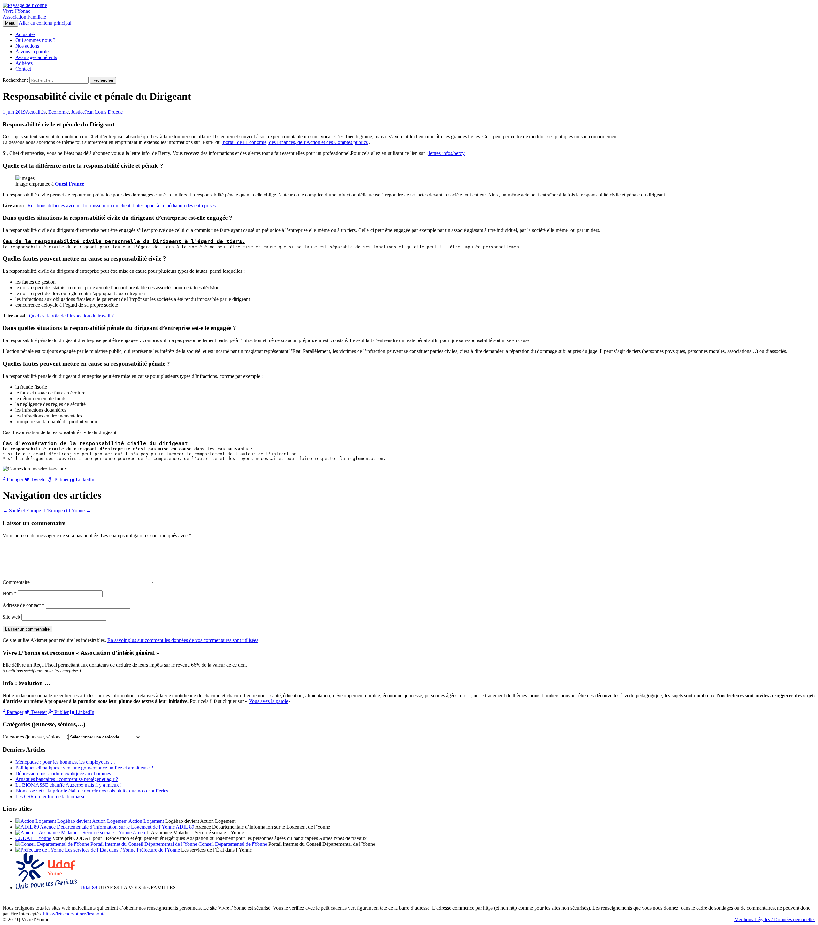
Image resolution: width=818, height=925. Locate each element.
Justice (78, 112)
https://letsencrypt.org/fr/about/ (73, 913)
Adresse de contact (23, 605)
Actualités (25, 34)
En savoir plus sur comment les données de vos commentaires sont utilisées (182, 640)
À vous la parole (32, 51)
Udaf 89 (88, 887)
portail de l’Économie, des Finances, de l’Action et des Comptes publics (295, 142)
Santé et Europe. (22, 510)
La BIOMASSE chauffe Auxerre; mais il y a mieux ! (68, 785)
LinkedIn (84, 479)
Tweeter (38, 479)
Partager (14, 479)
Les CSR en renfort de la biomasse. (51, 796)
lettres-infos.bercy (446, 153)
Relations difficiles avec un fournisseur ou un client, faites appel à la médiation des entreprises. (122, 205)
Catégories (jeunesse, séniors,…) (35, 736)
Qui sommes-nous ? (35, 40)
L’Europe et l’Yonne (67, 510)
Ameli (138, 832)
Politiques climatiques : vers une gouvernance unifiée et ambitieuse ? (84, 767)
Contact (23, 69)
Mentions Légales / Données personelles (774, 919)
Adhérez (24, 63)
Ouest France (69, 184)
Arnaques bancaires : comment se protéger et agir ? (66, 779)
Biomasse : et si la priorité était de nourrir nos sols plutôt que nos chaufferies (91, 790)
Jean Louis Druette (104, 112)
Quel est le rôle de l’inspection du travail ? (71, 315)
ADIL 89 (184, 826)
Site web (11, 617)
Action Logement (145, 821)
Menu (10, 23)
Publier (61, 479)
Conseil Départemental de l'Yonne (232, 844)
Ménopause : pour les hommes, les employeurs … (65, 762)
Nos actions (27, 46)
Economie (58, 112)
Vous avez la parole (268, 701)
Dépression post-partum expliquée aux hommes (63, 773)
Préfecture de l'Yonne (157, 849)
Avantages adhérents (36, 57)
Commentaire (16, 582)
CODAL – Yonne (33, 838)
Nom (10, 593)
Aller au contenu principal (45, 23)
